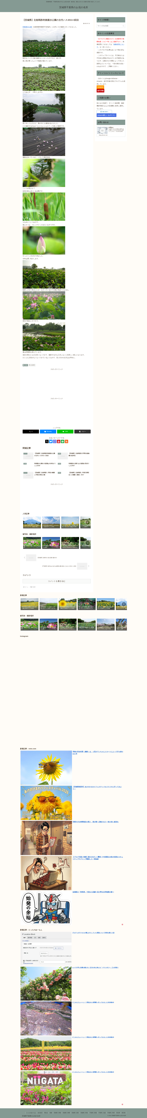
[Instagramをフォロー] (54, 441)
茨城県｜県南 (57, 1112)
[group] (32, 522)
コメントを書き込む (56, 581)
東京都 (123, 1112)
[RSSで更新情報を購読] (66, 441)
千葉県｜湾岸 (111, 1112)
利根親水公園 (27, 27)
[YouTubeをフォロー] (58, 441)
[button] (82, 431)
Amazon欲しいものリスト (106, 115)
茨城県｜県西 (66, 1112)
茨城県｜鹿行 (75, 1112)
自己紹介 (40, 1112)
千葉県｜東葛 (93, 1112)
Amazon (100, 87)
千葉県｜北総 (102, 1112)
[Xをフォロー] (47, 441)
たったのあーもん (31, 1112)
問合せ (46, 1112)
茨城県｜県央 (84, 1112)
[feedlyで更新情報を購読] (62, 441)
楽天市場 (100, 90)
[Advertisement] (57, 382)
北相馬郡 (33, 365)
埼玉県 (118, 1112)
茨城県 (26, 365)
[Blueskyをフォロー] (50, 441)
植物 (51, 1112)
